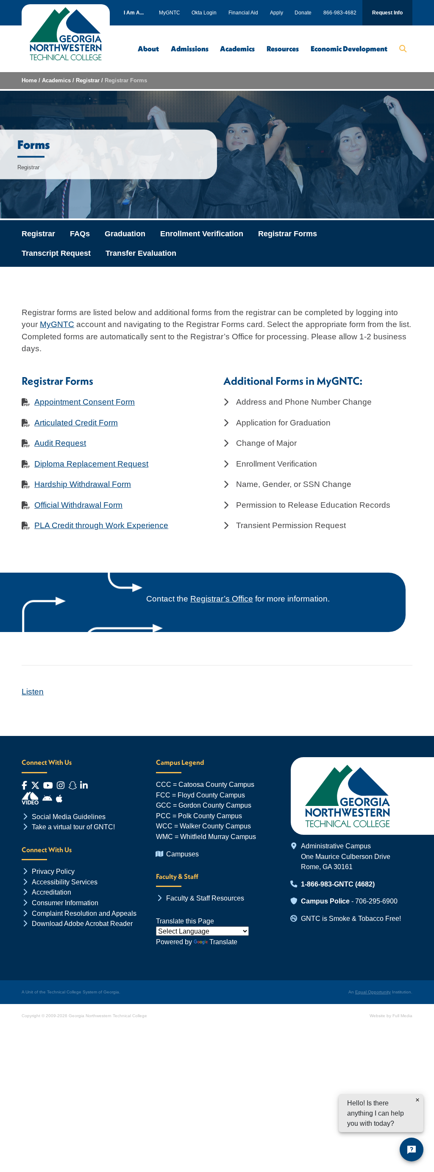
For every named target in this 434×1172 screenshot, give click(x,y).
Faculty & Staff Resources (205, 898)
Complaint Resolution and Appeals (84, 913)
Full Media (402, 1015)
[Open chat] (411, 1149)
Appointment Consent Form (84, 401)
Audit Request (60, 443)
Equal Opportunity (373, 992)
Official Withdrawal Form (78, 505)
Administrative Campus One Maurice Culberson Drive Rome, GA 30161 (345, 856)
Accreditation (51, 892)
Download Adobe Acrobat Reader (82, 923)
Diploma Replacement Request (91, 463)
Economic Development (349, 48)
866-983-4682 (339, 13)
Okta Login (204, 13)
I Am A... (134, 13)
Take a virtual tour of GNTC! (73, 827)
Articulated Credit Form (76, 422)
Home (29, 80)
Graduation (125, 233)
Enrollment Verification (201, 233)
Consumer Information (65, 902)
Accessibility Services (64, 882)
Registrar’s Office (221, 598)
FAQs (80, 233)
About (148, 48)
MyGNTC (169, 13)
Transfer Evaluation (141, 253)
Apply (276, 13)
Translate (223, 941)
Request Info (387, 13)
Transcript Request (56, 253)
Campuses (182, 854)
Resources (283, 48)
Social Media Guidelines (69, 816)
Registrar (88, 80)
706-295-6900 (376, 901)
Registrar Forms (287, 233)
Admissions (190, 48)
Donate (303, 13)
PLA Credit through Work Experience (101, 525)
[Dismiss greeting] (417, 1100)
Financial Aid (243, 13)
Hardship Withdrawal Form (82, 484)
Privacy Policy (53, 871)
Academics (237, 48)
